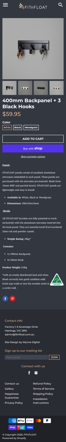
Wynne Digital (31, 342)
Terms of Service (43, 388)
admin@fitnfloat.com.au (19, 334)
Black (17, 127)
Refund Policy (42, 383)
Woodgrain (31, 127)
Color (6, 122)
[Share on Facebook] (5, 298)
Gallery (9, 388)
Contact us (12, 383)
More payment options (33, 156)
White (7, 127)
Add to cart (33, 139)
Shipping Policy (43, 393)
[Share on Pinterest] (12, 298)
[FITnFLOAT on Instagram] (36, 375)
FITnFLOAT (30, 434)
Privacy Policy (14, 402)
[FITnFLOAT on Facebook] (29, 375)
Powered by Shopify (14, 438)
